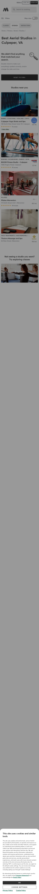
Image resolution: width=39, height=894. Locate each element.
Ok (19, 883)
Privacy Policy (17, 877)
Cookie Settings (19, 887)
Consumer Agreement (22, 875)
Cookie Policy (21, 890)
